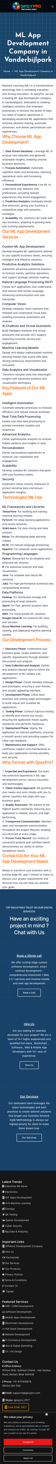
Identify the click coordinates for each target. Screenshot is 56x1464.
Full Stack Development (18, 1328)
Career (9, 1291)
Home (6, 71)
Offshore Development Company (24, 1246)
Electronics (11, 1191)
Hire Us (29, 1024)
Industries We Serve (15, 1186)
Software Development (18, 1311)
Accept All (28, 1442)
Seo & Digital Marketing (18, 1345)
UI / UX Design (13, 1351)
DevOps (10, 1208)
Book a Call (29, 992)
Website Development (17, 1334)
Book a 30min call (29, 956)
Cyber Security (13, 1225)
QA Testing (10, 1214)
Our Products (12, 1268)
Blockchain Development (19, 1323)
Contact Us (11, 1285)
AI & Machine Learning (17, 1203)
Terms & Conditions (15, 1280)
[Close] (50, 1414)
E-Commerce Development (20, 1340)
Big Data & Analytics (16, 1231)
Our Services (29, 1096)
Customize (28, 1450)
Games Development (17, 1220)
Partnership (12, 1257)
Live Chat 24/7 (17, 1407)
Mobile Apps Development (20, 1317)
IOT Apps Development (18, 1197)
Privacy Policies (13, 1274)
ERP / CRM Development (19, 1306)
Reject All (28, 1458)
